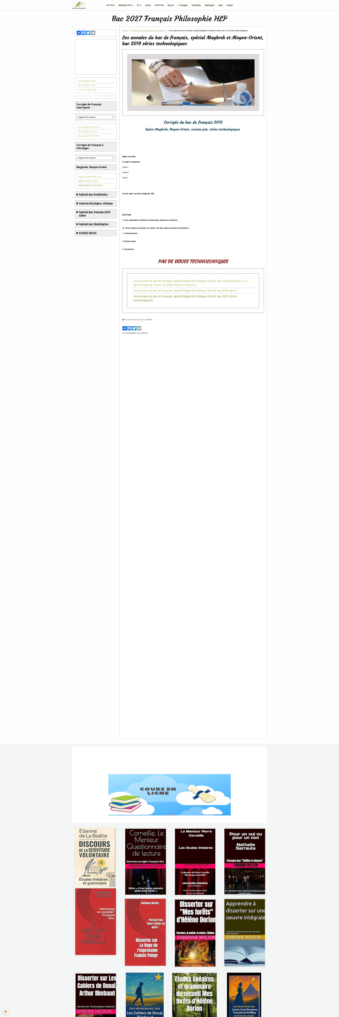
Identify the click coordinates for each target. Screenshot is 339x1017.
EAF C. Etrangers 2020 (87, 90)
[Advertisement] (96, 55)
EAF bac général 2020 (86, 81)
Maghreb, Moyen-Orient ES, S (90, 176)
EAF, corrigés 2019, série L (88, 127)
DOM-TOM (159, 5)
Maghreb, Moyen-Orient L (88, 181)
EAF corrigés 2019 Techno (88, 136)
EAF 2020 (110, 5)
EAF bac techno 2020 (86, 85)
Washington (209, 5)
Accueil (125, 31)
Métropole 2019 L (125, 5)
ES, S (139, 5)
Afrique (230, 5)
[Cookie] (6, 1011)
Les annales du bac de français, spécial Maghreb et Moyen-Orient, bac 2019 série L (185, 290)
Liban (220, 5)
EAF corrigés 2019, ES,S (87, 131)
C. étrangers (183, 5)
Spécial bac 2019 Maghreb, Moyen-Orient (148, 31)
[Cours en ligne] (169, 794)
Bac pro (171, 5)
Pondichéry (196, 5)
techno (148, 5)
